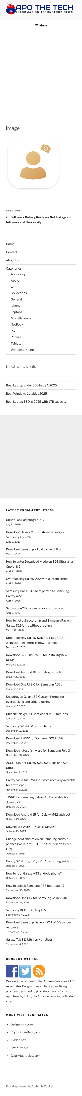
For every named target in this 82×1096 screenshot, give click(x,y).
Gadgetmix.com (22, 1024)
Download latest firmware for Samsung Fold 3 (38, 750)
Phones (16, 337)
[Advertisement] (41, 74)
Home (10, 244)
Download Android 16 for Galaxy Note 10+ (35, 672)
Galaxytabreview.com (26, 1056)
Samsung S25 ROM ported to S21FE (31, 726)
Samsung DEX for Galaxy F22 (26, 910)
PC (13, 331)
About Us (12, 260)
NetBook (17, 324)
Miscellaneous (21, 318)
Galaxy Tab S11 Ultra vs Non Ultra (29, 939)
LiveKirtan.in (19, 1048)
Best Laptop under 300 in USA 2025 (31, 385)
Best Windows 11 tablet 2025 (26, 393)
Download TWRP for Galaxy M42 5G (31, 827)
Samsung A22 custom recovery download (35, 608)
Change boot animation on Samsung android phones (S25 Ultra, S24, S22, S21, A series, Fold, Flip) (39, 844)
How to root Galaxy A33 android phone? (34, 873)
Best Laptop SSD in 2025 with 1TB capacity (36, 401)
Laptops (16, 312)
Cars (14, 287)
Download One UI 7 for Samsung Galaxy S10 (36, 898)
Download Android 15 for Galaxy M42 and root (38, 814)
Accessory (18, 274)
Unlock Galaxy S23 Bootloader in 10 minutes (37, 714)
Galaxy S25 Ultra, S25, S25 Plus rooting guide (37, 861)
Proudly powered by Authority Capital (29, 1086)
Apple (15, 280)
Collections (19, 293)
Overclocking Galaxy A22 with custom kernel (37, 579)
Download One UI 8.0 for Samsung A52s (34, 684)
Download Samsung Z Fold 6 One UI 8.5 (33, 549)
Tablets (16, 343)
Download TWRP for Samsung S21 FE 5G (34, 738)
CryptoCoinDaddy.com (26, 1032)
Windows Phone (22, 350)
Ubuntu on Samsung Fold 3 (25, 520)
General (16, 299)
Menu (43, 25)
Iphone (15, 305)
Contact (11, 252)
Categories (14, 268)
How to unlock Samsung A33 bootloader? (35, 886)
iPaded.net (18, 1040)
